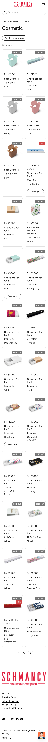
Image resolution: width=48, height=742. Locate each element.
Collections (14, 21)
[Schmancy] (23, 4)
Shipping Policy (9, 704)
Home (4, 21)
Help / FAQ (7, 693)
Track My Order (9, 697)
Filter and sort (16, 37)
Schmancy (24, 730)
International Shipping (12, 708)
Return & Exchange (10, 701)
